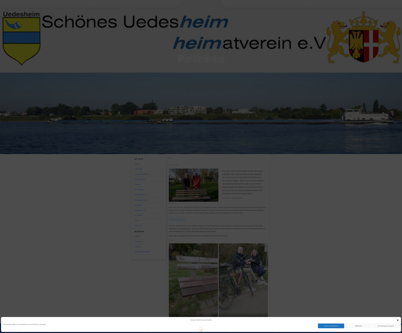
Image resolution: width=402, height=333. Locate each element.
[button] (398, 320)
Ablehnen (358, 326)
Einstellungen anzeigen (386, 326)
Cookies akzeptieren (331, 326)
